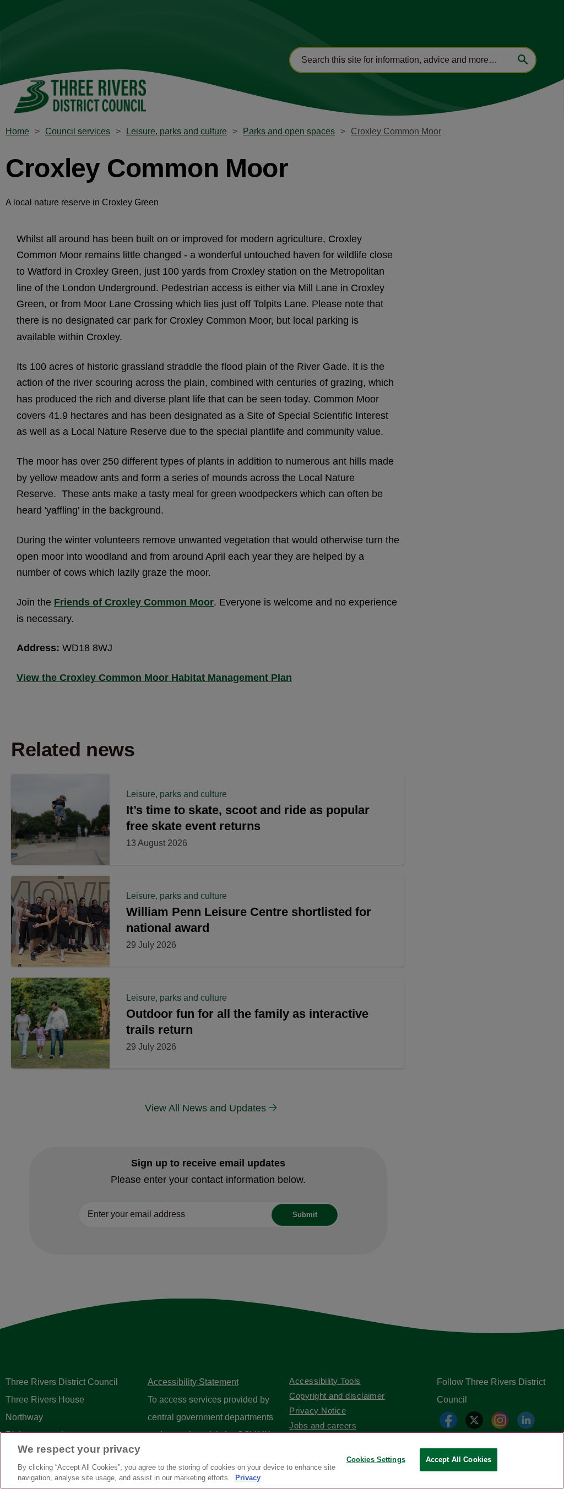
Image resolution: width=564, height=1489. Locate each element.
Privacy (248, 1478)
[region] (282, 1460)
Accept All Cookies (458, 1459)
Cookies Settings (375, 1459)
